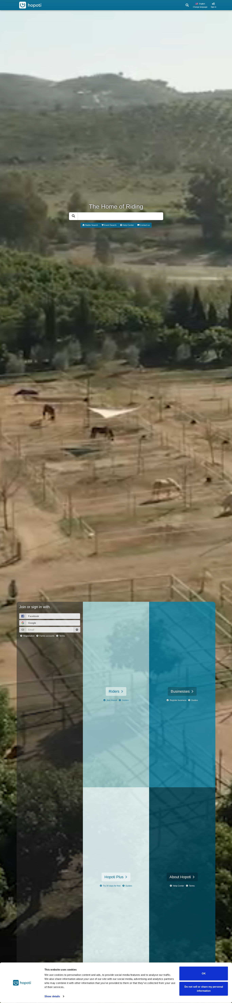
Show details (52, 996)
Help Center (178, 885)
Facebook (33, 616)
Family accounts (46, 636)
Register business (177, 700)
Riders (114, 691)
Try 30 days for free (111, 885)
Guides (125, 700)
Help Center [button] (128, 225)
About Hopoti (180, 877)
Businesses (181, 691)
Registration (28, 636)
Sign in (213, 7)
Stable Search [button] (91, 225)
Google (32, 623)
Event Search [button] (110, 225)
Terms (62, 636)
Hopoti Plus (114, 877)
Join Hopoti (111, 700)
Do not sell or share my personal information (203, 988)
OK (204, 973)
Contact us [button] (144, 225)
